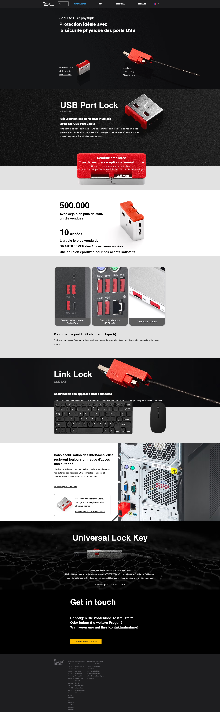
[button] (120, 4)
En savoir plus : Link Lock (65, 486)
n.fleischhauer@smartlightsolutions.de (80, 690)
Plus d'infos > (65, 74)
